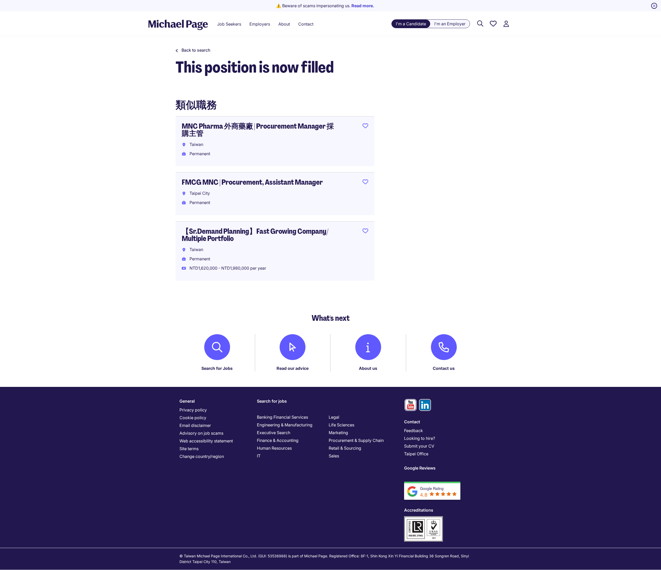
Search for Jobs (217, 368)
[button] (193, 50)
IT (259, 455)
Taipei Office (416, 453)
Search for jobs (272, 401)
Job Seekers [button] (229, 24)
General (187, 401)
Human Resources (274, 448)
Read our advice (293, 368)
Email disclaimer (195, 425)
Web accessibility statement (206, 440)
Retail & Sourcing (345, 448)
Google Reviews (420, 468)
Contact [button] (305, 24)
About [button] (284, 24)
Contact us (444, 368)
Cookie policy (192, 417)
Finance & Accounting (277, 440)
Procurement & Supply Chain (356, 440)
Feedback (413, 430)
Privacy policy (193, 409)
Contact (412, 421)
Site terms (189, 448)
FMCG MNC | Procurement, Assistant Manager (252, 182)
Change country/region (201, 456)
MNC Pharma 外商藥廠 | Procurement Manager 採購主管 (258, 129)
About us (368, 368)
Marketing (338, 432)
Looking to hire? (419, 438)
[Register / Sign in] (506, 23)
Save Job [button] (365, 127)
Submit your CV (419, 446)
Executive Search (273, 432)
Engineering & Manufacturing (284, 424)
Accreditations (418, 510)
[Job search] (480, 24)
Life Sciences (341, 424)
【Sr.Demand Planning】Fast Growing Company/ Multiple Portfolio (255, 235)
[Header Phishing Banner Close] (654, 6)
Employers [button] (259, 24)
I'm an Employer (450, 23)
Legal (334, 417)
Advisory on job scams (201, 433)
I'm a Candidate (411, 23)
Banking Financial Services (282, 417)
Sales (334, 455)
